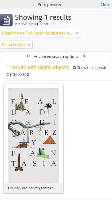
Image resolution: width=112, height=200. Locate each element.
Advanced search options (56, 56)
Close (105, 4)
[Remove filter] (77, 33)
